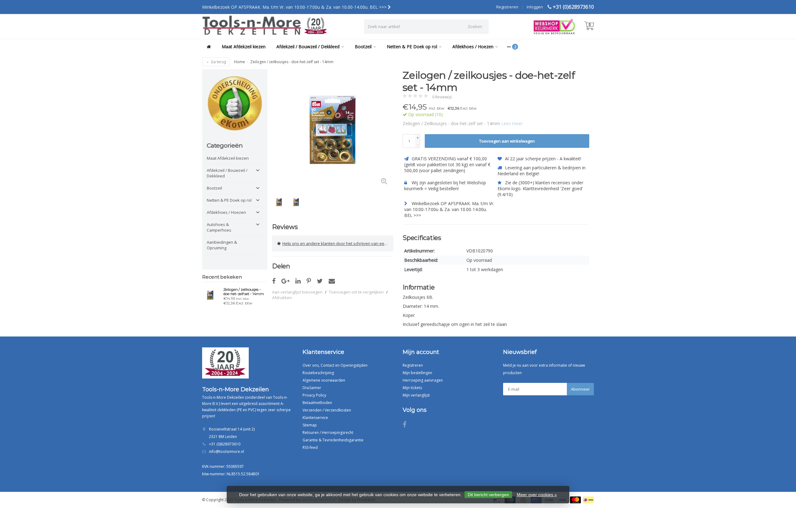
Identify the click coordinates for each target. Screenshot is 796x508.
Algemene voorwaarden (324, 380)
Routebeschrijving (318, 372)
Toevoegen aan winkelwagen (507, 141)
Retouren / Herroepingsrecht (328, 432)
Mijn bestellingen (417, 372)
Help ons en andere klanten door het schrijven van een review (337, 243)
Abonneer (580, 389)
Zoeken (475, 26)
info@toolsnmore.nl (226, 451)
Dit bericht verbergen (488, 494)
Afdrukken (282, 297)
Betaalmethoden (317, 402)
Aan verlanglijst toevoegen (297, 292)
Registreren (507, 7)
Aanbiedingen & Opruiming (222, 245)
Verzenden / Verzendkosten (327, 410)
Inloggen (535, 7)
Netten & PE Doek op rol (412, 46)
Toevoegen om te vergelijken (356, 292)
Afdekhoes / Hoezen (472, 46)
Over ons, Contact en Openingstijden (335, 365)
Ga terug (218, 61)
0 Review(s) (441, 97)
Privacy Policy (314, 395)
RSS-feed (310, 447)
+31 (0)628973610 (573, 6)
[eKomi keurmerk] (235, 103)
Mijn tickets (412, 387)
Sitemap (310, 425)
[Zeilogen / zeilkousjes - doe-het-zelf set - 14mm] (210, 294)
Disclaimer (312, 387)
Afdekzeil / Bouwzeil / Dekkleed (308, 46)
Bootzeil (363, 46)
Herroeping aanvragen (423, 380)
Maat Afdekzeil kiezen (244, 46)
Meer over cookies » (537, 494)
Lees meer (512, 123)
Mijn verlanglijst (416, 395)
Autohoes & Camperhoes (219, 227)
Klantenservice (315, 417)
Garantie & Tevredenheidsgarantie (333, 440)
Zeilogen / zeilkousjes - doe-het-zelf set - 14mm (243, 291)
